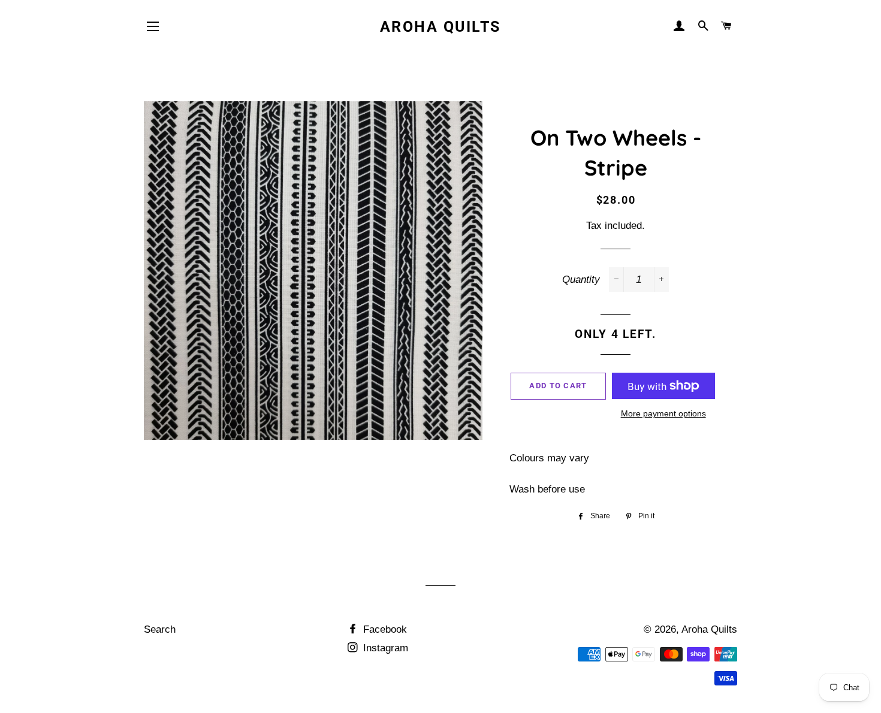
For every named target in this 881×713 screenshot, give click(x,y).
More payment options (663, 413)
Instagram (384, 648)
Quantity (581, 279)
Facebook (383, 629)
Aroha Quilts (440, 26)
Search (160, 629)
